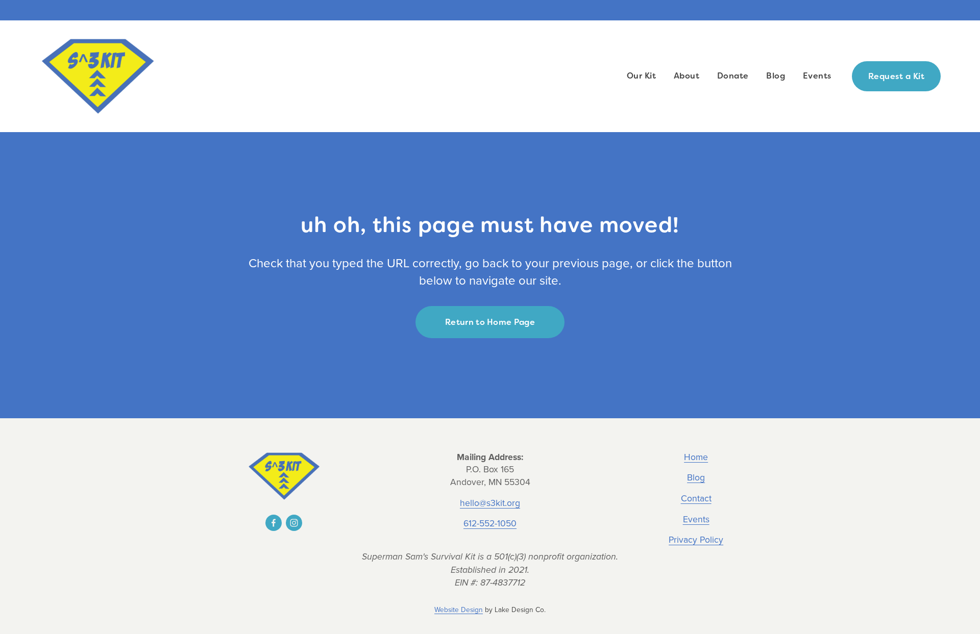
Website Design (458, 609)
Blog (775, 75)
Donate (733, 75)
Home (696, 457)
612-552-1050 (490, 523)
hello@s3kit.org (490, 503)
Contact (696, 498)
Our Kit (641, 75)
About (686, 75)
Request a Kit (896, 76)
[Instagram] (294, 523)
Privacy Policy (696, 540)
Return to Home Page (490, 322)
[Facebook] (273, 523)
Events (817, 75)
